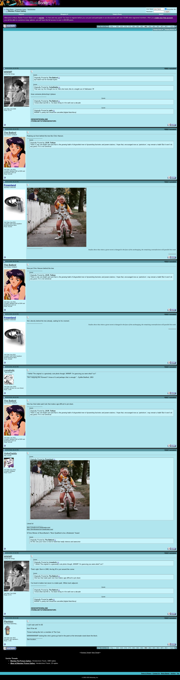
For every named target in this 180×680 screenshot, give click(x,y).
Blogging (64, 14)
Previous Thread (86, 652)
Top (178, 673)
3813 (133, 26)
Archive (173, 673)
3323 (121, 26)
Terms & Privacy (146, 673)
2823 (117, 26)
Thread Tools (157, 29)
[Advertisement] (24, 49)
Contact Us (156, 673)
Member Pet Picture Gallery (20, 661)
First (111, 26)
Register (21, 14)
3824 (149, 26)
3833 (157, 26)
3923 (166, 26)
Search (161, 14)
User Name (149, 9)
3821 (137, 26)
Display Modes (169, 29)
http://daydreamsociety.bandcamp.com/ (40, 529)
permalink (172, 68)
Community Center (20, 9)
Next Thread (95, 652)
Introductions (31, 9)
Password (149, 11)
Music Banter (10, 9)
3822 (141, 26)
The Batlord (10, 132)
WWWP (8, 72)
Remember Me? (171, 9)
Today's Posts (117, 14)
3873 (162, 26)
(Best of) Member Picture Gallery (22, 663)
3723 (125, 26)
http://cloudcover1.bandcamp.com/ (38, 527)
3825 (153, 26)
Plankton (8, 621)
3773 (129, 26)
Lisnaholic (9, 370)
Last (172, 26)
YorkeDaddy (10, 453)
